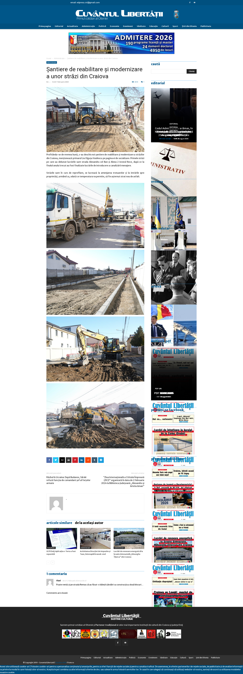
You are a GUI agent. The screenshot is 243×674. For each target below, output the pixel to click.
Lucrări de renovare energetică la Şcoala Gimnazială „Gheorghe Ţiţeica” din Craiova (128, 554)
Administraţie (88, 26)
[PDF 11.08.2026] (174, 481)
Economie (114, 26)
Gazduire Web (61, 662)
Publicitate (206, 26)
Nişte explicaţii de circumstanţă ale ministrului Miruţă (174, 133)
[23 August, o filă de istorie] (174, 277)
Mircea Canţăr (165, 139)
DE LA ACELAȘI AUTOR (89, 523)
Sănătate (141, 26)
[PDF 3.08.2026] (174, 536)
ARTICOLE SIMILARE (59, 523)
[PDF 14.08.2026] (174, 427)
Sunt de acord (21, 672)
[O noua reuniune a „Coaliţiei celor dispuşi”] (174, 223)
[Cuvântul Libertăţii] (121, 14)
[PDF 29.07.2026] (174, 590)
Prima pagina (45, 26)
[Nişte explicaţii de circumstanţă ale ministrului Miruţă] (174, 332)
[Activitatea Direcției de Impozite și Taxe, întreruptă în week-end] (95, 538)
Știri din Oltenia (189, 26)
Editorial (59, 26)
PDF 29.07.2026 (164, 393)
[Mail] (194, 2)
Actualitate (72, 26)
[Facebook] (190, 2)
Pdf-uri (158, 389)
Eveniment (128, 26)
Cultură (165, 26)
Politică (102, 26)
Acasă (48, 58)
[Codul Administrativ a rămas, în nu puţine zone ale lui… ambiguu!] (174, 169)
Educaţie (153, 26)
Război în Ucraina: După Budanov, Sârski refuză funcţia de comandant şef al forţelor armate (68, 480)
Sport (175, 26)
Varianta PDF (161, 341)
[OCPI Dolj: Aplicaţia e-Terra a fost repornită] (61, 538)
